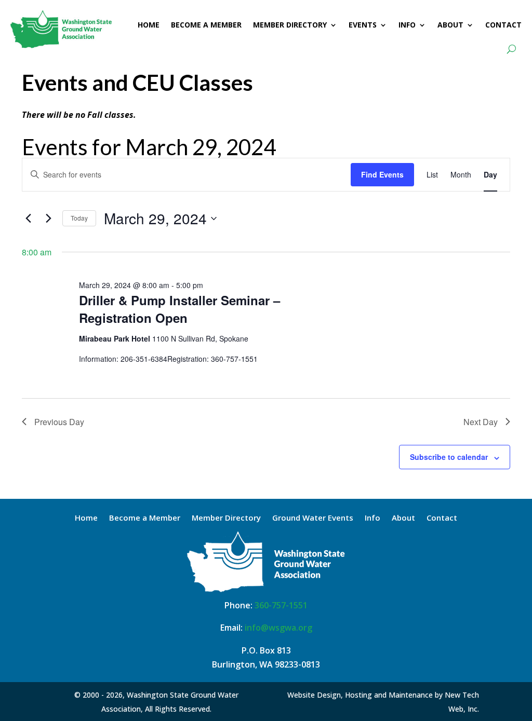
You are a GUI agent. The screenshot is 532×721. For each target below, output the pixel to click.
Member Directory (226, 518)
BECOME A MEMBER (206, 25)
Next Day (480, 422)
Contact (442, 518)
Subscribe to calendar (449, 457)
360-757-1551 (281, 605)
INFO (407, 25)
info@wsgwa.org (278, 627)
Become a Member (144, 518)
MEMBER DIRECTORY (290, 25)
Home (86, 518)
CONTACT (503, 25)
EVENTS (363, 25)
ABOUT (450, 25)
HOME (148, 25)
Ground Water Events (312, 518)
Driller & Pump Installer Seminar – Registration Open (179, 309)
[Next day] (48, 218)
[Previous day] (28, 218)
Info (372, 518)
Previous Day (59, 422)
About (403, 518)
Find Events (382, 174)
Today (79, 217)
